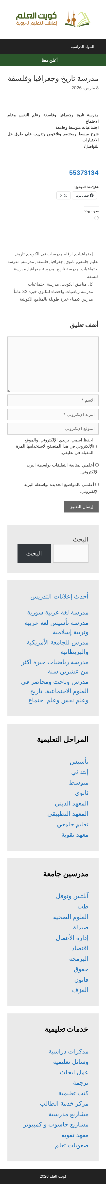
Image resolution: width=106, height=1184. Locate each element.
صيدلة (80, 927)
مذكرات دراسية (68, 1051)
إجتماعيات (84, 253)
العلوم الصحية (70, 917)
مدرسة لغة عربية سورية (57, 612)
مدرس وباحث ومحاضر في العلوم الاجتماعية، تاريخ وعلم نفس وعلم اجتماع (54, 691)
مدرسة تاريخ (67, 268)
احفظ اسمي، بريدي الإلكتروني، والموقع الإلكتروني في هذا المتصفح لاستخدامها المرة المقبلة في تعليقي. (54, 446)
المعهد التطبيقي (67, 813)
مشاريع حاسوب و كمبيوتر (55, 1124)
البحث (80, 539)
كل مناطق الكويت (77, 284)
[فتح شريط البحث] (8, 48)
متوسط (78, 782)
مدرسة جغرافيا (41, 268)
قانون (81, 979)
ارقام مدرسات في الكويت (50, 253)
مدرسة (28, 261)
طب (82, 906)
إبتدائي (79, 771)
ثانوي (70, 261)
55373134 (84, 172)
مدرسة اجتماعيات (43, 284)
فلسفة (42, 261)
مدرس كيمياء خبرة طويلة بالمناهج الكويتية (56, 299)
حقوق (81, 969)
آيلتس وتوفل (72, 896)
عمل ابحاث (74, 1072)
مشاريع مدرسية (68, 1114)
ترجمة (80, 1082)
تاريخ (20, 253)
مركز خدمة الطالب (64, 1103)
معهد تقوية (74, 834)
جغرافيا (57, 261)
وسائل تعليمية (70, 1061)
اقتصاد (80, 948)
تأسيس (79, 761)
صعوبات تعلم (71, 1145)
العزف (80, 990)
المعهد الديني (71, 803)
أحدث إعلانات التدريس (59, 596)
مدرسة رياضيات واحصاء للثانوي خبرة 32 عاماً (53, 291)
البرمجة (78, 958)
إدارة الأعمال (72, 937)
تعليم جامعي (88, 261)
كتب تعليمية (73, 1093)
